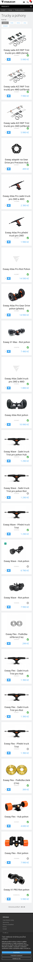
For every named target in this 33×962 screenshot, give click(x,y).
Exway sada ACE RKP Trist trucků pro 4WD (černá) (16, 51)
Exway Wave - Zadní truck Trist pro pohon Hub (16, 453)
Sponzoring (6, 922)
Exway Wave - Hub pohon (16, 561)
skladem (5, 26)
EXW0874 (16, 128)
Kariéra (5, 927)
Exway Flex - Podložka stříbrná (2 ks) (16, 636)
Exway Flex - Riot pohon (16, 853)
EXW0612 (16, 384)
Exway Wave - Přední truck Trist (16, 526)
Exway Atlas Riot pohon (16, 415)
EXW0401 (16, 822)
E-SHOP (3, 10)
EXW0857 (16, 274)
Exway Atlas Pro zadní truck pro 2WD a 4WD (16, 198)
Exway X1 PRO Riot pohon (16, 889)
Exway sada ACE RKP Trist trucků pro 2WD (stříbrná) (16, 124)
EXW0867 (16, 238)
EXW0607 (16, 420)
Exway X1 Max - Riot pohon (16, 342)
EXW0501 (16, 566)
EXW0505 (16, 493)
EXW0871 (16, 165)
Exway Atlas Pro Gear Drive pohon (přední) (16, 307)
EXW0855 (16, 311)
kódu (12, 23)
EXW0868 (16, 201)
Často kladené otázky (8, 920)
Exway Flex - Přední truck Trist (16, 745)
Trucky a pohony (19, 10)
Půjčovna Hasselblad (8, 924)
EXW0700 (16, 347)
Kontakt (5, 929)
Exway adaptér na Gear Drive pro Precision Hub (16, 161)
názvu (18, 23)
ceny (24, 23)
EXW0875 (16, 92)
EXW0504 (16, 530)
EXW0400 (16, 858)
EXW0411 (16, 712)
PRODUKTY (5, 6)
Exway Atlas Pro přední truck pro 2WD (16, 234)
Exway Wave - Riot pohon (16, 597)
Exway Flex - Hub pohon (16, 816)
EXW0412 (16, 676)
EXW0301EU (16, 895)
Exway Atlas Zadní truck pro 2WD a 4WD (16, 380)
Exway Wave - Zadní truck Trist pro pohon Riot (16, 490)
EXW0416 (16, 639)
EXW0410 (16, 749)
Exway (10, 10)
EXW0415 (16, 785)
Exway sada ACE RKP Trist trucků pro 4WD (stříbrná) (16, 88)
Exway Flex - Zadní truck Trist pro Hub (16, 672)
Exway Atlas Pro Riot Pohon (16, 269)
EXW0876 (16, 55)
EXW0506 (16, 457)
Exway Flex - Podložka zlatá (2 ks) (16, 782)
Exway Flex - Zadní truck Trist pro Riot (16, 709)
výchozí (5, 23)
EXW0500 (16, 603)
